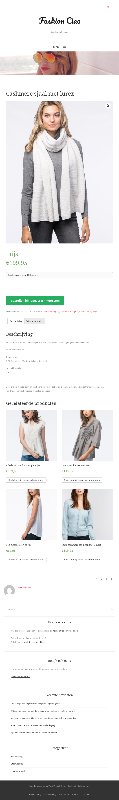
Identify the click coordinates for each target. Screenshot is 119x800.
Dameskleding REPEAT (89, 311)
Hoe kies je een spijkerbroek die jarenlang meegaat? (35, 703)
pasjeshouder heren (20, 676)
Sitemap (86, 794)
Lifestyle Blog (17, 763)
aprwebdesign (24, 587)
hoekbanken (59, 630)
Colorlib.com (84, 786)
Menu (56, 47)
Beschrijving (16, 321)
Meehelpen (64, 794)
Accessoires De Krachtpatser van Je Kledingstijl (33, 725)
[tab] (16, 321)
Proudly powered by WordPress (44, 786)
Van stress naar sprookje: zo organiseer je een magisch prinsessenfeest (44, 718)
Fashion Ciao (60, 20)
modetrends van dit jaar (35, 642)
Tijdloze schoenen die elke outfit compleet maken (34, 732)
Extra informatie (34, 321)
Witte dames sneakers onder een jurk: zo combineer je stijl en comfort (43, 710)
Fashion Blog (17, 756)
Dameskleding (49, 311)
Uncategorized (18, 771)
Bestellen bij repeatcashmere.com (35, 300)
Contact (75, 794)
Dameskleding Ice (70, 311)
